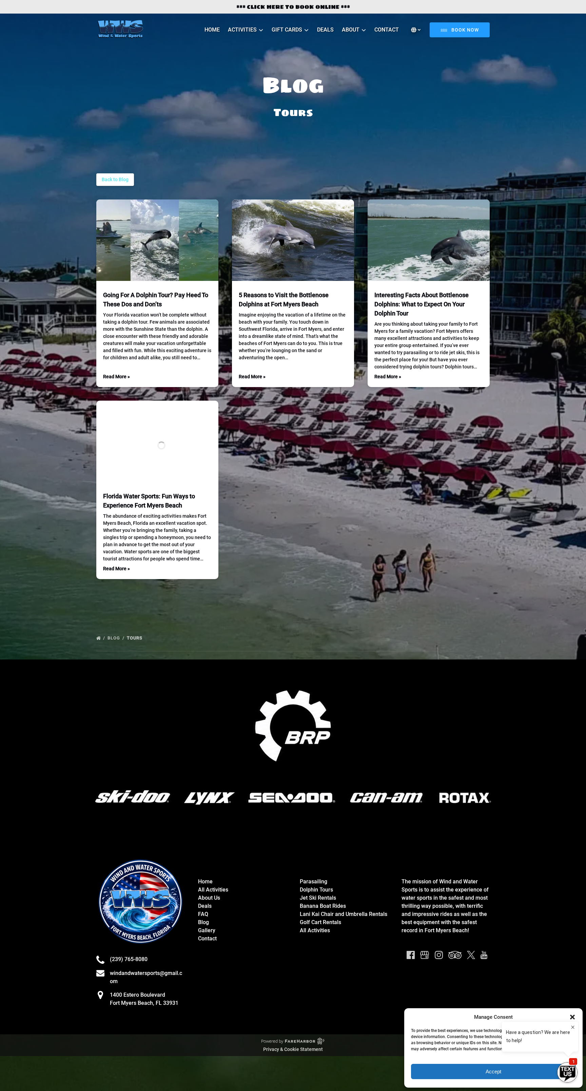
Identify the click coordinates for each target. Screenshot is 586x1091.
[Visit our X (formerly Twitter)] (471, 955)
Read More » (116, 376)
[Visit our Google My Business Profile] (424, 955)
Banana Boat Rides (323, 906)
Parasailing (313, 881)
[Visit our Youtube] (484, 955)
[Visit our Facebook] (411, 955)
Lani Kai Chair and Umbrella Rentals (343, 914)
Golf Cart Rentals (320, 922)
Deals (325, 29)
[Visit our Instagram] (439, 955)
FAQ (203, 914)
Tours (135, 637)
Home (212, 29)
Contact (386, 29)
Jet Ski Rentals (318, 898)
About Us (209, 898)
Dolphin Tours (316, 889)
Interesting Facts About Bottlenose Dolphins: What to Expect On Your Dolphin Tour (421, 304)
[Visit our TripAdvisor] (455, 955)
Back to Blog (115, 179)
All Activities (213, 889)
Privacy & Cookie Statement (293, 1049)
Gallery (206, 930)
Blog (114, 637)
